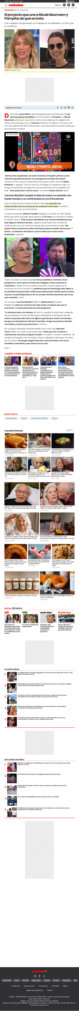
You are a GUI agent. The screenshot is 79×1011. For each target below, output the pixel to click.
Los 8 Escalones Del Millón (39, 418)
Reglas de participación (34, 990)
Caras (17, 980)
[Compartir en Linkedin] (69, 107)
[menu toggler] (5, 5)
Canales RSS (15, 986)
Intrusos (54, 418)
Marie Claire (36, 980)
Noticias (25, 980)
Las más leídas (11, 669)
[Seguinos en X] (73, 4)
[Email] (72, 107)
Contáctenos (43, 986)
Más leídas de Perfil (14, 759)
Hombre (56, 980)
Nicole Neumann (11, 418)
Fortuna (47, 980)
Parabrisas (66, 980)
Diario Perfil (7, 980)
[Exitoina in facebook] (68, 4)
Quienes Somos (29, 986)
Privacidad (55, 986)
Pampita (24, 418)
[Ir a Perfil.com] (70, 2)
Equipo (65, 986)
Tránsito (50, 990)
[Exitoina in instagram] (64, 4)
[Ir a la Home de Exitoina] (17, 5)
